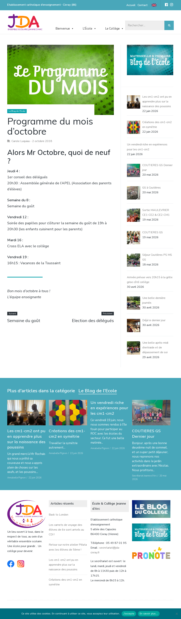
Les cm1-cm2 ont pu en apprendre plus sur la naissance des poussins (26, 439)
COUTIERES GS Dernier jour (146, 433)
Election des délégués (93, 320)
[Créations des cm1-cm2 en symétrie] (68, 412)
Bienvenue (63, 29)
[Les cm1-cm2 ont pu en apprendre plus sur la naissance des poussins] (26, 412)
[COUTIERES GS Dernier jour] (151, 412)
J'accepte (128, 613)
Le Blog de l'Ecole (17, 111)
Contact (143, 5)
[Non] (176, 613)
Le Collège (112, 29)
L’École (87, 29)
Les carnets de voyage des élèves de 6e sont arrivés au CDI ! (66, 529)
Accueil (130, 5)
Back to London (58, 515)
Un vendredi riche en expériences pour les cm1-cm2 (109, 408)
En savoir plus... (149, 613)
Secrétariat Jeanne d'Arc (144, 475)
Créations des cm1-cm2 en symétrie (67, 433)
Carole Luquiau (20, 141)
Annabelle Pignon (16, 477)
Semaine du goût (23, 320)
